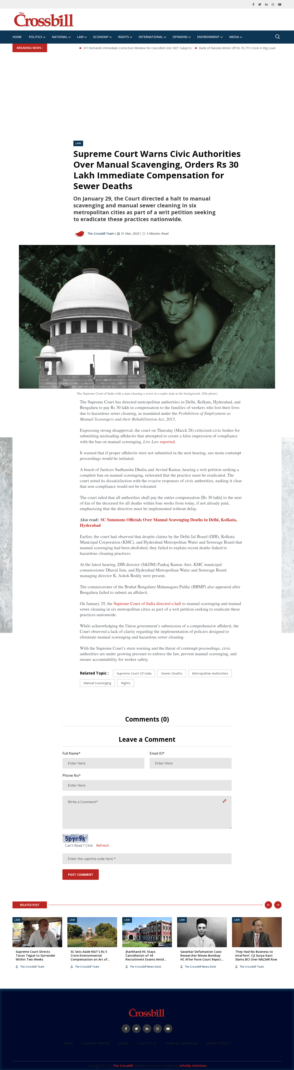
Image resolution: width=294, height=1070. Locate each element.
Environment (208, 37)
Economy (100, 37)
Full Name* (71, 753)
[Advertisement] (147, 84)
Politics (35, 37)
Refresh (102, 845)
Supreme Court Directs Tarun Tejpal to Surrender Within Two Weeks (35, 955)
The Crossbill (123, 1066)
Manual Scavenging (97, 683)
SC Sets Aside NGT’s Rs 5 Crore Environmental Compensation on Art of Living (89, 957)
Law (80, 37)
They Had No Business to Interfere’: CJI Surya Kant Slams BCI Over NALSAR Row (256, 955)
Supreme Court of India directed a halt (148, 603)
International (151, 37)
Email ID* (157, 753)
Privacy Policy (218, 1043)
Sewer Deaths (171, 673)
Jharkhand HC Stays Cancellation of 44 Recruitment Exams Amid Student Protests (144, 957)
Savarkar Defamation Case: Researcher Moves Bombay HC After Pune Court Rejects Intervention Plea (201, 957)
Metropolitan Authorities (210, 673)
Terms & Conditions (181, 1043)
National (59, 37)
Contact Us (146, 1043)
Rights (123, 37)
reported (167, 441)
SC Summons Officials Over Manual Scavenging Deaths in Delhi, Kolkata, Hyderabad (158, 522)
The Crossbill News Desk (145, 966)
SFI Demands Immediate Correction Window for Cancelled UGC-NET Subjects (114, 48)
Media (234, 37)
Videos (123, 1043)
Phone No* (71, 775)
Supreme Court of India (134, 673)
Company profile (95, 1043)
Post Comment (80, 874)
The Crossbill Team (100, 233)
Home (17, 37)
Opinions (180, 37)
